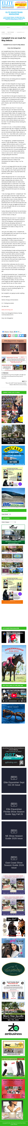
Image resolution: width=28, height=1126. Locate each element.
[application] (14, 696)
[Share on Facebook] (3, 335)
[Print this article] (14, 335)
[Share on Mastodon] (18, 335)
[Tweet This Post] (5, 335)
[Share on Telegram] (21, 335)
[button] (26, 24)
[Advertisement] (13, 615)
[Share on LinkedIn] (7, 335)
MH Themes (14, 1124)
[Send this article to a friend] (11, 335)
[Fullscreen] (24, 701)
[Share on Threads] (25, 335)
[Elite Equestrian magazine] (14, 8)
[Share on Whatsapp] (16, 335)
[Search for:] (14, 27)
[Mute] (22, 701)
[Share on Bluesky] (23, 335)
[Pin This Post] (9, 335)
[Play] (3, 701)
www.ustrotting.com (7, 309)
